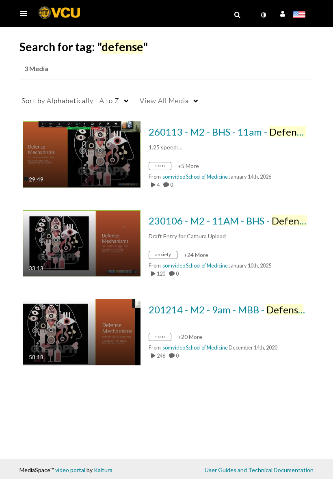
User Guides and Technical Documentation (259, 469)
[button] (25, 13)
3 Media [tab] (36, 68)
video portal (70, 469)
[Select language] (301, 15)
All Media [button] (164, 100)
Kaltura (103, 469)
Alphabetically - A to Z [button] (70, 100)
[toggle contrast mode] (263, 15)
